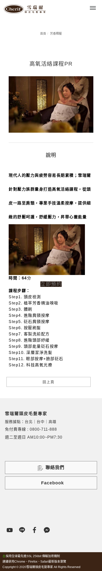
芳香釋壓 (56, 33)
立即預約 (51, 284)
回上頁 (48, 382)
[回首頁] (25, 9)
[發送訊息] (47, 530)
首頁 (43, 33)
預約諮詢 (56, 5)
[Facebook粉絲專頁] (35, 530)
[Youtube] (10, 530)
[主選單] (92, 8)
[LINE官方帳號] (22, 530)
